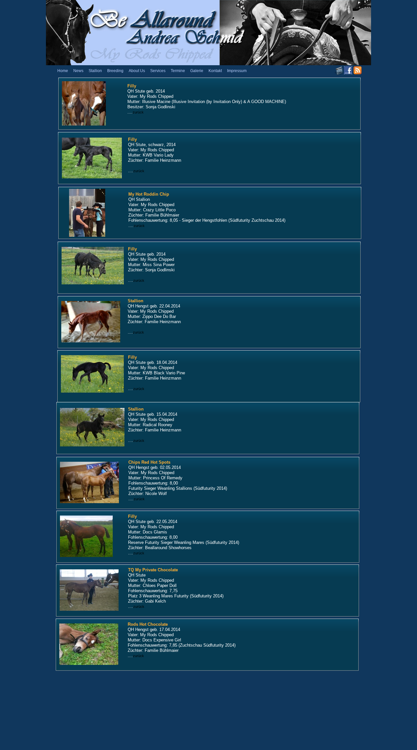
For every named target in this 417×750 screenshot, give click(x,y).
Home (62, 70)
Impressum (237, 70)
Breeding (115, 70)
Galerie (196, 70)
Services (157, 70)
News (78, 70)
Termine (178, 70)
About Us (137, 70)
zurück (138, 112)
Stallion (95, 70)
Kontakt (215, 70)
